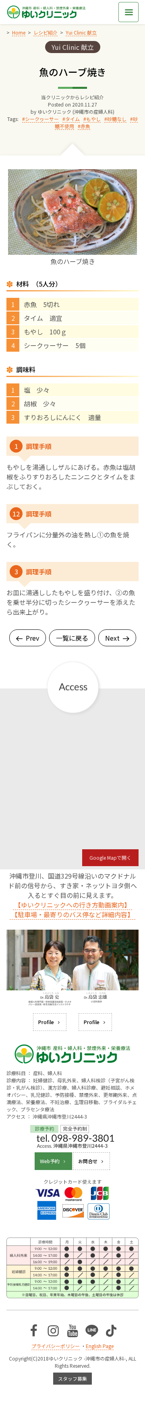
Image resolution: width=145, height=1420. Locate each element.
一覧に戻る (72, 638)
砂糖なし (116, 118)
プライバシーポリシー (55, 1345)
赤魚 (85, 126)
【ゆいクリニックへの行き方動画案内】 (72, 905)
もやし (93, 118)
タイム (72, 118)
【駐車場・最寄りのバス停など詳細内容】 (72, 914)
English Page (100, 1345)
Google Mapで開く (110, 857)
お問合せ (87, 1161)
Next (112, 638)
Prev (32, 638)
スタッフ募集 (72, 1378)
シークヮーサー (42, 118)
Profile (46, 1021)
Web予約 (50, 1161)
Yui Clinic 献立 (73, 47)
